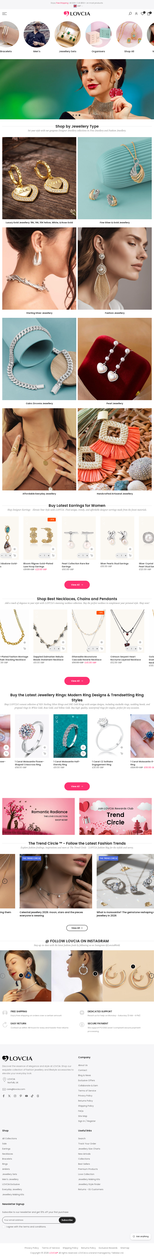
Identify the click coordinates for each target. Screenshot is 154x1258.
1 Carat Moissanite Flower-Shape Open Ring (88, 763)
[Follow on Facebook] (3, 1096)
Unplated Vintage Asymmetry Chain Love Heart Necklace (66, 658)
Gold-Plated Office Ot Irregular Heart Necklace (25, 658)
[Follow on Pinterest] (20, 1096)
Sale (4, 1143)
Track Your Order (87, 1143)
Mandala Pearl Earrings (75, 563)
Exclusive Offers (86, 1080)
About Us (83, 1065)
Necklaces (7, 1154)
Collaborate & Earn (88, 1085)
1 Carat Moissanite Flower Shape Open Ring (49, 763)
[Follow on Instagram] (15, 1096)
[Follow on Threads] (38, 1096)
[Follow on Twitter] (9, 1096)
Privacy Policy (85, 1095)
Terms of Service (87, 1090)
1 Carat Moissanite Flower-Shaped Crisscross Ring (126, 763)
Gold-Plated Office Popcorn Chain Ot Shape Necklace (104, 658)
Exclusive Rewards (108, 1248)
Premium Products (88, 1169)
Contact (82, 1070)
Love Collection (86, 1174)
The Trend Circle (14, 858)
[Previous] (4, 881)
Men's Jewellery (10, 1179)
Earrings (6, 1148)
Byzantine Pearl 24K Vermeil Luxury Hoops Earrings (39, 565)
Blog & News (84, 1075)
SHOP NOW (13, 101)
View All (75, 584)
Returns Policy (85, 1100)
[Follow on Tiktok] (32, 1096)
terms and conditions (34, 1226)
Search (82, 1138)
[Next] (149, 881)
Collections (84, 1158)
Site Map (82, 1116)
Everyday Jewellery (12, 1189)
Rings (5, 1164)
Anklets (6, 1169)
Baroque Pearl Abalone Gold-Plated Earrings (117, 565)
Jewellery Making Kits (13, 1194)
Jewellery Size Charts (89, 1148)
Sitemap (124, 1248)
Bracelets (7, 1158)
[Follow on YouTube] (26, 1096)
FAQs (80, 1111)
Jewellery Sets (9, 1174)
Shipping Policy (86, 1106)
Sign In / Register (87, 1121)
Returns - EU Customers (90, 1189)
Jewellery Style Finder (89, 1184)
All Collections (9, 1138)
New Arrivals (84, 1154)
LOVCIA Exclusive (11, 1184)
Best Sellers (84, 1164)
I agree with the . (26, 1226)
